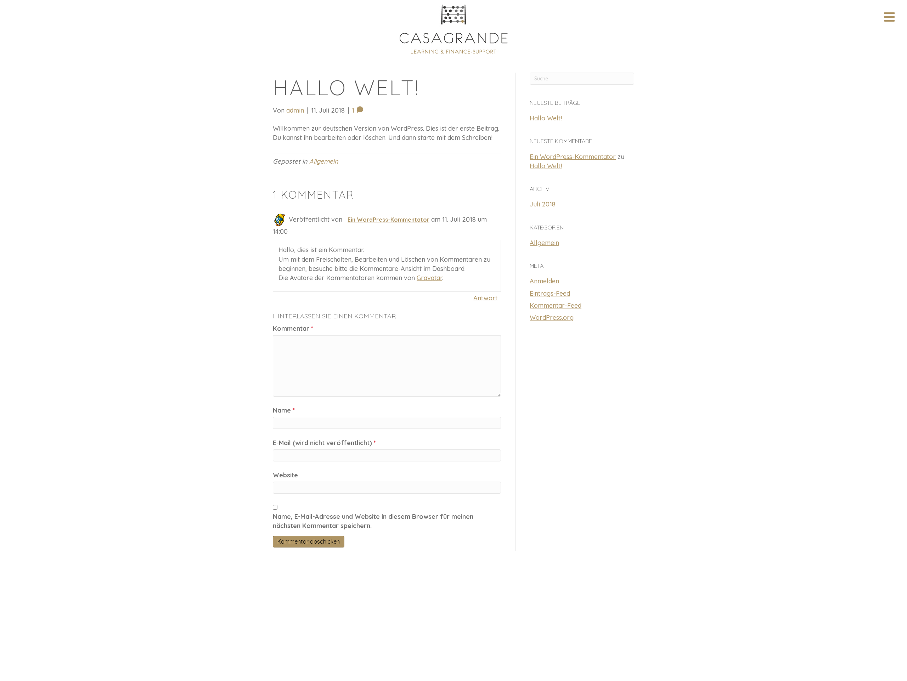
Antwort (485, 298)
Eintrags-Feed (550, 293)
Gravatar (429, 278)
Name (284, 410)
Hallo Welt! (546, 118)
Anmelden (544, 281)
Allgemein (323, 161)
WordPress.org (552, 317)
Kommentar (293, 328)
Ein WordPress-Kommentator (388, 219)
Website (285, 475)
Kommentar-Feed (555, 305)
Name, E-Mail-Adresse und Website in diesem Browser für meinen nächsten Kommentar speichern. (373, 521)
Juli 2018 (543, 204)
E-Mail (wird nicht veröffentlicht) (324, 443)
